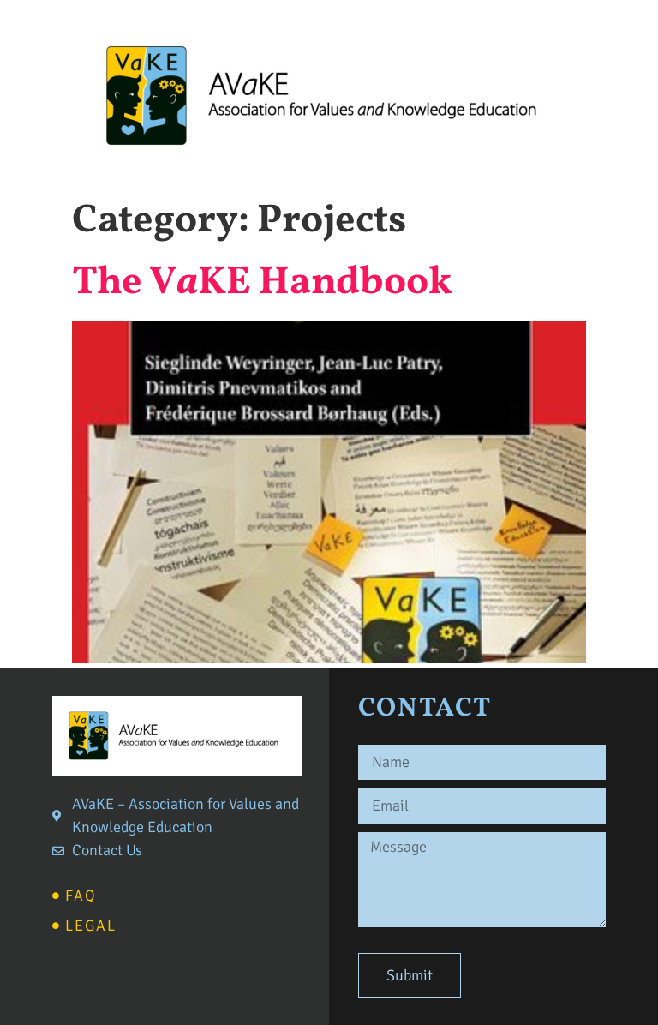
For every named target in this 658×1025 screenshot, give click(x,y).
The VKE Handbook (262, 282)
